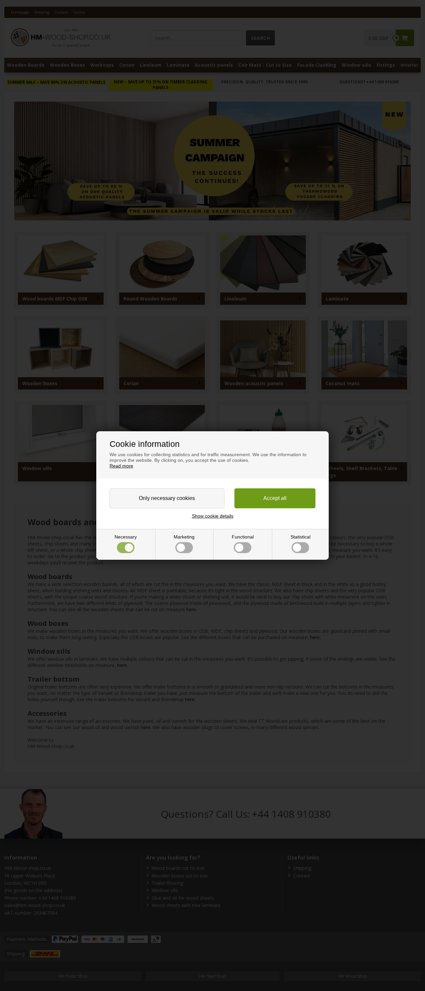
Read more (121, 465)
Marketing (184, 536)
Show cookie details (212, 516)
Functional (243, 536)
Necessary (126, 536)
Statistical (300, 536)
